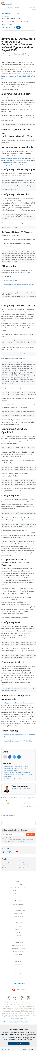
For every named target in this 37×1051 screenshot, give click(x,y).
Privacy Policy (16, 1021)
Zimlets (4, 867)
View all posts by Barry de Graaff (22, 788)
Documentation (18, 967)
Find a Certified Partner (11, 19)
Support (16, 13)
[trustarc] (31, 1049)
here (10, 1039)
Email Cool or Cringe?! (28, 806)
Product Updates (22, 863)
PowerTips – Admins (15, 55)
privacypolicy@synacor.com (18, 841)
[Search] (32, 823)
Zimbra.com (9, 7)
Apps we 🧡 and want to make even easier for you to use (18, 804)
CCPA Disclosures (22, 1022)
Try (18, 27)
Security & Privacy (23, 865)
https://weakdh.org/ (10, 280)
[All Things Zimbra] (7, 4)
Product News (29, 54)
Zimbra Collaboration (10, 798)
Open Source (17, 7)
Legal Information (7, 1021)
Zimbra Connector (18, 891)
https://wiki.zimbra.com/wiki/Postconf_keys (18, 741)
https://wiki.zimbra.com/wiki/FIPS (12, 158)
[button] (34, 1027)
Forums (24, 7)
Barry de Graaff (7, 54)
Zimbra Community (24, 798)
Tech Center (18, 974)
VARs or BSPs (18, 942)
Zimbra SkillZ (26, 55)
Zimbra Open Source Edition (18, 888)
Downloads (6, 13)
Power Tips (21, 867)
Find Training (7, 24)
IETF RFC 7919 (25, 272)
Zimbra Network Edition (18, 885)
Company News (6, 863)
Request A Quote (8, 27)
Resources (31, 7)
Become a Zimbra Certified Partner (15, 22)
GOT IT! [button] (18, 1044)
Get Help (33, 9)
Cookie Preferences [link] (18, 983)
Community (4, 55)
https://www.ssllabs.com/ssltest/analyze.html (20, 703)
